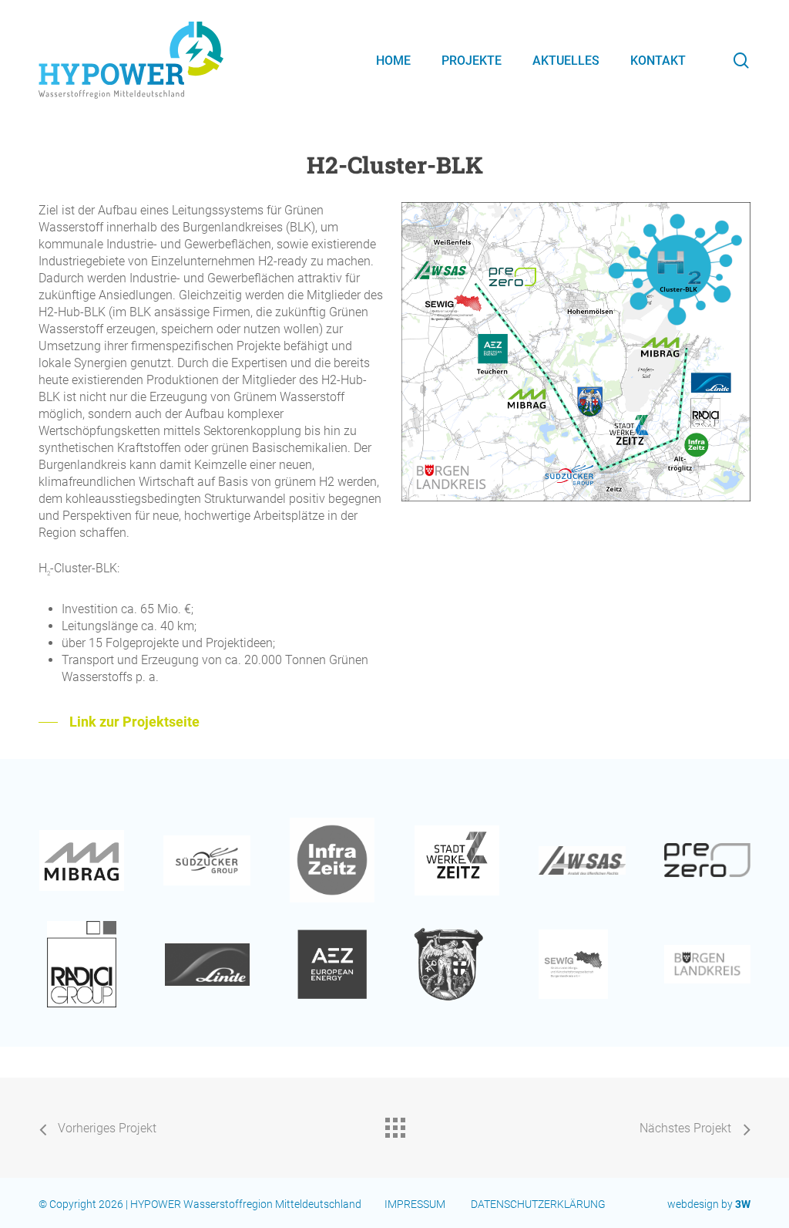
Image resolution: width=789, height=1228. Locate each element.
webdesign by (708, 1204)
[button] (119, 722)
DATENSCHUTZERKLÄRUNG (539, 1204)
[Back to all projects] (394, 1123)
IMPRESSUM (414, 1204)
